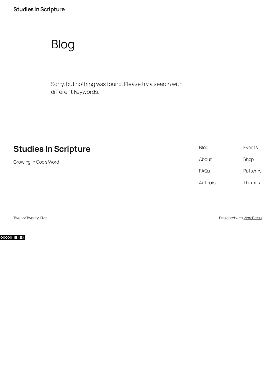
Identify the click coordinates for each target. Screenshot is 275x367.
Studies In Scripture (38, 9)
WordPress (253, 217)
